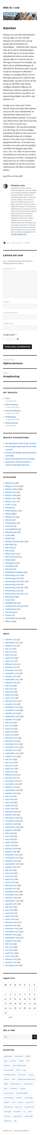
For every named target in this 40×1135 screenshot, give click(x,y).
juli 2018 (9, 833)
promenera (9, 1098)
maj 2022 (9, 765)
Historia (8, 520)
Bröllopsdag (10, 417)
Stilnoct (18, 1107)
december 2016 (12, 891)
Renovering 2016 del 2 (15, 581)
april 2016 (9, 916)
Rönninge (9, 597)
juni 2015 (9, 947)
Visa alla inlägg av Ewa (19, 234)
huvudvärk (9, 1070)
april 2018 (9, 842)
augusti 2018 (10, 830)
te (24, 1112)
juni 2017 (9, 873)
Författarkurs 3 (12, 511)
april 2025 (9, 658)
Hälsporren (10, 517)
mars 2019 (9, 808)
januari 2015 (10, 962)
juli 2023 (9, 722)
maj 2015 (9, 950)
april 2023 (9, 732)
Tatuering (9, 612)
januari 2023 (10, 741)
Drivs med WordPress (21, 1131)
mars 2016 (9, 919)
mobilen (13, 1088)
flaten (21, 1061)
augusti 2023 (11, 719)
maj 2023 (9, 729)
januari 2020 (10, 778)
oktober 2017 (11, 861)
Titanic (8, 615)
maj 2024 (9, 692)
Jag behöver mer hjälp (25, 459)
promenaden (22, 1093)
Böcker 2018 (10, 495)
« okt (10, 1017)
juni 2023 (9, 725)
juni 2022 (9, 762)
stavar (20, 1102)
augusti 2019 (11, 793)
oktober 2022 (11, 750)
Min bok (9, 547)
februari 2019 (11, 812)
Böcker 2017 (10, 492)
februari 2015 (11, 959)
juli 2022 (9, 759)
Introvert (9, 526)
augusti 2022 (11, 756)
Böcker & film (11, 489)
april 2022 (9, 769)
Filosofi (8, 508)
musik (22, 1088)
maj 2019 (9, 802)
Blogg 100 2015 (11, 486)
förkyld (7, 1065)
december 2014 (12, 965)
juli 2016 (9, 907)
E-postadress (10, 313)
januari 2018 (10, 852)
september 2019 (12, 790)
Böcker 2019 (10, 498)
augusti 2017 (10, 867)
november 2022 (12, 747)
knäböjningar (10, 1075)
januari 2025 (10, 667)
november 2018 (12, 821)
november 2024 (12, 673)
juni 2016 (9, 910)
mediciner (28, 1084)
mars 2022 (10, 772)
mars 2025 (10, 661)
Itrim (18, 1070)
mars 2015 (9, 956)
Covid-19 (9, 504)
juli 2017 (9, 870)
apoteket (8, 1056)
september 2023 (12, 716)
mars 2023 (10, 735)
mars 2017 (9, 882)
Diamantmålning (12, 411)
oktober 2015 (11, 935)
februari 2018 (11, 848)
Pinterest (9, 569)
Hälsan (8, 514)
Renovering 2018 (12, 584)
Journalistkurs (11, 529)
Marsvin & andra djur (14, 541)
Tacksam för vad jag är (15, 606)
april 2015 (9, 953)
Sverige (7, 1112)
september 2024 (12, 679)
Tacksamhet (10, 609)
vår (15, 1121)
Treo (30, 1112)
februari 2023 (11, 738)
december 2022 (12, 744)
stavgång (8, 1107)
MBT (6, 1084)
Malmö (8, 538)
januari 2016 (10, 925)
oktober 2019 (11, 787)
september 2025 (12, 642)
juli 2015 (9, 944)
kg (24, 1070)
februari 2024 (11, 701)
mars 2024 (10, 698)
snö (13, 1102)
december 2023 (12, 707)
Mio (5, 1088)
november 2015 (12, 931)
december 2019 (12, 781)
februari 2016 (11, 922)
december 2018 (12, 818)
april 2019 (9, 805)
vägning (7, 1121)
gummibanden (19, 1065)
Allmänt (27, 243)
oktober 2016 (11, 898)
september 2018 (12, 827)
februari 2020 (11, 775)
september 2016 (12, 901)
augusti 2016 (11, 904)
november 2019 (12, 784)
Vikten (8, 621)
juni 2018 (9, 836)
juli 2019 (9, 796)
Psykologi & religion (14, 572)
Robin (19, 1098)
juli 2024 (9, 685)
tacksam (17, 1112)
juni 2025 (9, 652)
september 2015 (12, 938)
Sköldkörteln (11, 603)
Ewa (7, 243)
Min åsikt (9, 544)
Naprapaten (10, 563)
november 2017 (12, 858)
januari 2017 (10, 888)
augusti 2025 (11, 646)
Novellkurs (10, 566)
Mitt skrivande (11, 557)
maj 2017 (9, 876)
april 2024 (9, 695)
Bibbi (28, 1056)
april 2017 (9, 879)
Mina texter (10, 554)
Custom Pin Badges (13, 452)
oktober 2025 (11, 639)
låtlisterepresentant (26, 1079)
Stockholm (29, 1107)
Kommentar (9, 269)
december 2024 (12, 670)
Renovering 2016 (12, 578)
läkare (6, 1079)
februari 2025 (11, 664)
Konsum (22, 1075)
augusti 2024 (11, 682)
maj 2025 (9, 655)
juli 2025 (9, 649)
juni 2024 (9, 689)
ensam (13, 1061)
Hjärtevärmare (11, 404)
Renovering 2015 (12, 575)
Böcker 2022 (10, 501)
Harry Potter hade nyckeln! (25, 443)
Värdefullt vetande (13, 618)
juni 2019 (9, 799)
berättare (19, 1056)
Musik (8, 560)
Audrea (8, 459)
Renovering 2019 (12, 591)
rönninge (28, 1098)
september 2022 (12, 753)
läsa (13, 1079)
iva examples (11, 446)
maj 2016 (9, 913)
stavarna (29, 1102)
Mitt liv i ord (11, 7)
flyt (28, 1061)
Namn (6, 302)
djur (6, 1061)
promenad (8, 1093)
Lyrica (31, 1075)
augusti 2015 (10, 941)
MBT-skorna (16, 1084)
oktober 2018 (11, 824)
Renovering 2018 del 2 (15, 587)
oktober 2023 (11, 713)
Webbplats (8, 323)
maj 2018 (9, 839)
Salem (7, 1102)
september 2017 (12, 864)
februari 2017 (11, 885)
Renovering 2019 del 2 (15, 594)
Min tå (8, 551)
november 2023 (12, 710)
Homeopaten (11, 523)
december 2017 (11, 855)
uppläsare (17, 1116)
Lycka (7, 535)
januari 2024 (10, 704)
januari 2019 (10, 815)
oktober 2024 (11, 676)
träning (7, 1116)
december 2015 (12, 928)
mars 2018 (9, 845)
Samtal (8, 600)
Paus (7, 398)
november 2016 (12, 895)
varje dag (28, 1116)
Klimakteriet (11, 532)
